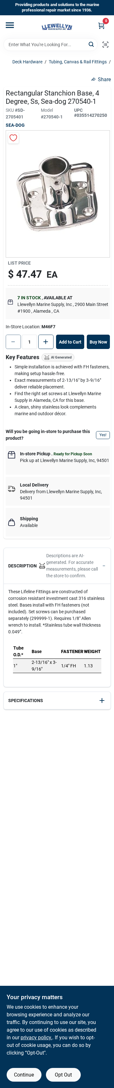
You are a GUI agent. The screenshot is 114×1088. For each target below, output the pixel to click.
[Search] (91, 44)
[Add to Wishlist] (13, 138)
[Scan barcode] (105, 44)
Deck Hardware (27, 61)
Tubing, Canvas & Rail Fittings (78, 61)
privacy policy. (36, 1038)
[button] (57, 566)
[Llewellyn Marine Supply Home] (57, 27)
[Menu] (10, 25)
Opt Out (63, 1075)
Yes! (102, 435)
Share (104, 79)
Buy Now (98, 342)
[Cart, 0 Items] (101, 25)
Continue (24, 1075)
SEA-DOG (15, 125)
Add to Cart (70, 342)
